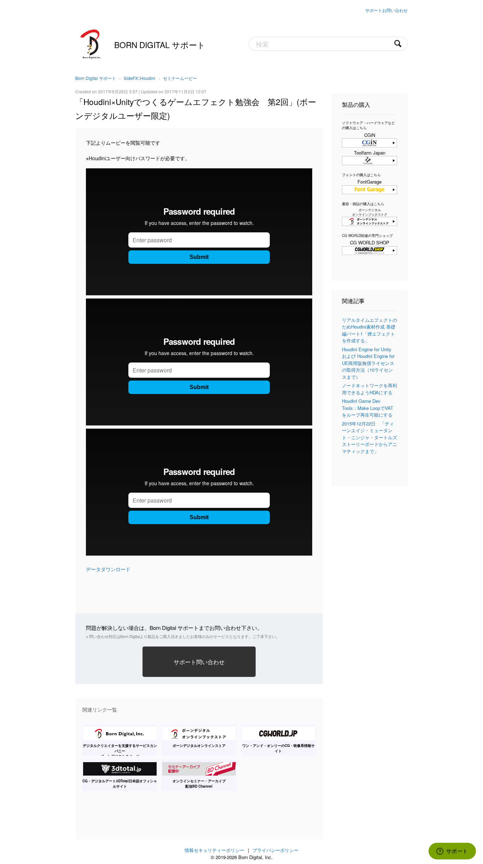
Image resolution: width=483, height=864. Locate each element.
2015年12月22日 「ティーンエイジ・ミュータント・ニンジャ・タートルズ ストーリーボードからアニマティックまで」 (369, 437)
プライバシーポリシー (275, 850)
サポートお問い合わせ (386, 10)
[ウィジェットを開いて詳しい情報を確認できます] (452, 851)
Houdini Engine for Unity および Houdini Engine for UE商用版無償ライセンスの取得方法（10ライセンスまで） (368, 363)
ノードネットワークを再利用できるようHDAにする (369, 389)
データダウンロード (108, 569)
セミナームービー (180, 78)
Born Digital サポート (159, 44)
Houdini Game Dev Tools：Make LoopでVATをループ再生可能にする (367, 408)
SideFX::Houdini (139, 78)
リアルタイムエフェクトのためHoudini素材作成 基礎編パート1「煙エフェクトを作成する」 (369, 330)
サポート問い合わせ (199, 662)
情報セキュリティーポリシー (214, 850)
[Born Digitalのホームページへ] (91, 43)
